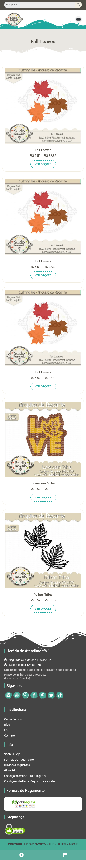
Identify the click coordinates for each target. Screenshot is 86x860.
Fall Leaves (43, 150)
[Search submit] (78, 5)
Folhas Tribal (43, 594)
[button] (78, 19)
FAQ (7, 730)
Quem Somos (13, 719)
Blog (7, 724)
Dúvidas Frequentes (17, 765)
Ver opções (43, 164)
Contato (9, 735)
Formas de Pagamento (19, 759)
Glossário (10, 770)
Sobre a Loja (12, 754)
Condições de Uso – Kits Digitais (25, 776)
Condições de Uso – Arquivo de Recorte (29, 781)
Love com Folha (43, 483)
